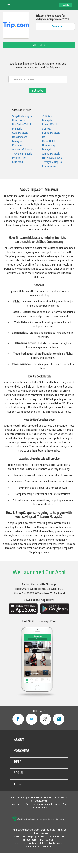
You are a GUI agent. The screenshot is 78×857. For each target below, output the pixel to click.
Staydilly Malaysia (22, 116)
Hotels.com (18, 120)
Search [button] (66, 5)
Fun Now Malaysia (52, 157)
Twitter (31, 719)
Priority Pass (19, 157)
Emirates (17, 145)
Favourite (56, 26)
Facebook (18, 719)
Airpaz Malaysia (51, 153)
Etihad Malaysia (51, 132)
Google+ (45, 719)
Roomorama (49, 166)
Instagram (58, 719)
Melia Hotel (48, 141)
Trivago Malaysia (52, 162)
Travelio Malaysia (22, 153)
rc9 (44, 136)
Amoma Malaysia (22, 149)
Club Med (17, 162)
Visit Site (39, 45)
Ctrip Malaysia (20, 132)
